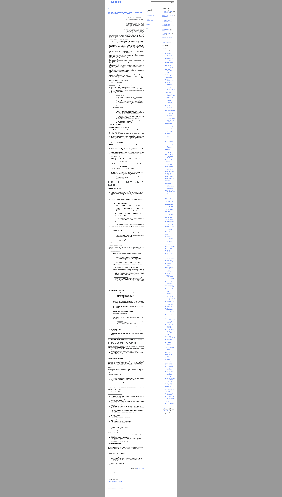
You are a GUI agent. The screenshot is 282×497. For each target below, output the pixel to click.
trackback (136, 472)
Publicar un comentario (115, 481)
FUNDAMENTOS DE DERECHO (167, 37)
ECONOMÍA (164, 34)
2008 (163, 413)
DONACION (167, 352)
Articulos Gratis (149, 14)
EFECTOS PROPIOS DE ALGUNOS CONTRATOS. (170, 380)
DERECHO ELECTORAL (166, 20)
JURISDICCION (168, 244)
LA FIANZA (167, 351)
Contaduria (148, 24)
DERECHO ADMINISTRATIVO (167, 11)
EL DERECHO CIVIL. (170, 306)
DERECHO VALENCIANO (166, 33)
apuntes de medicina (162, 495)
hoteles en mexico (170, 415)
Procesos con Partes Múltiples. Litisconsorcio (169, 228)
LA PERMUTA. (168, 363)
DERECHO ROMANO (166, 30)
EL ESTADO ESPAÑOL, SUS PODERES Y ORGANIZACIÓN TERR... (169, 346)
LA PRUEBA (168, 180)
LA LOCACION (168, 357)
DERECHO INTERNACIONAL (167, 25)
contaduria (164, 494)
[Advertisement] (117, 24)
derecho (156, 494)
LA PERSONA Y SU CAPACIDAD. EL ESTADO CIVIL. (169, 303)
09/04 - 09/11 (166, 406)
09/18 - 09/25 (166, 51)
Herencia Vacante (169, 62)
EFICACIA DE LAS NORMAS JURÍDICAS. (169, 326)
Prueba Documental (169, 178)
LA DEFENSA (168, 182)
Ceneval (148, 19)
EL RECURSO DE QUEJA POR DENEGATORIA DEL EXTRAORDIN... (169, 144)
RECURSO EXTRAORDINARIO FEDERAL (170, 151)
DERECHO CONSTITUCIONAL (167, 15)
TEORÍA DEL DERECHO (166, 41)
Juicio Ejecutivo (168, 77)
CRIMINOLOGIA (165, 10)
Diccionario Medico (150, 20)
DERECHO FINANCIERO (166, 21)
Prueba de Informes (169, 176)
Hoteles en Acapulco (150, 12)
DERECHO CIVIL (140, 468)
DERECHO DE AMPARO (166, 16)
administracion (141, 494)
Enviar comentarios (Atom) (118, 488)
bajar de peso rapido (147, 495)
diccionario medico (165, 416)
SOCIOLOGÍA (164, 39)
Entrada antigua (141, 486)
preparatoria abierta (140, 495)
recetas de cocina (171, 495)
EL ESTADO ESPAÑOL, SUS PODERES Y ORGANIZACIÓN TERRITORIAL (126, 12)
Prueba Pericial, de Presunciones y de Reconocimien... (169, 168)
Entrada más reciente (112, 486)
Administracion (149, 25)
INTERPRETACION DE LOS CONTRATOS (169, 368)
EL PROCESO (168, 248)
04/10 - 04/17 (166, 412)
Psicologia (148, 23)
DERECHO (114, 2)
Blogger (121, 493)
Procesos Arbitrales (169, 57)
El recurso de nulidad (169, 221)
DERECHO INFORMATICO (167, 24)
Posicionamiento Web (150, 15)
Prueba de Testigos (169, 171)
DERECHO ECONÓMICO (166, 19)
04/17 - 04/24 (166, 410)
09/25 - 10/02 (166, 50)
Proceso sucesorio (169, 64)
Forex (148, 16)
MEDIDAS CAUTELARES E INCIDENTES (169, 71)
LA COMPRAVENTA (169, 364)
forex (147, 11)
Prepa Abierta (149, 21)
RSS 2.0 (120, 472)
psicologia (163, 415)
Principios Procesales (170, 246)
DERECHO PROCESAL (166, 29)
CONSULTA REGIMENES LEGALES (168, 107)
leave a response (130, 472)
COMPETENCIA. (169, 234)
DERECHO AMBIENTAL (166, 12)
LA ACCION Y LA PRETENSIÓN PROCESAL (169, 241)
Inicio (127, 486)
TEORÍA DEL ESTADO (166, 42)
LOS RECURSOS (169, 154)
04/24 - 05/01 (166, 408)
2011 (163, 48)
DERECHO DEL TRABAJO (167, 17)
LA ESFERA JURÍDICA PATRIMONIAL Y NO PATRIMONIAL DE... (170, 277)
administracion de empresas (149, 494)
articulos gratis (171, 494)
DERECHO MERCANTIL (166, 26)
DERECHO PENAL (165, 28)
